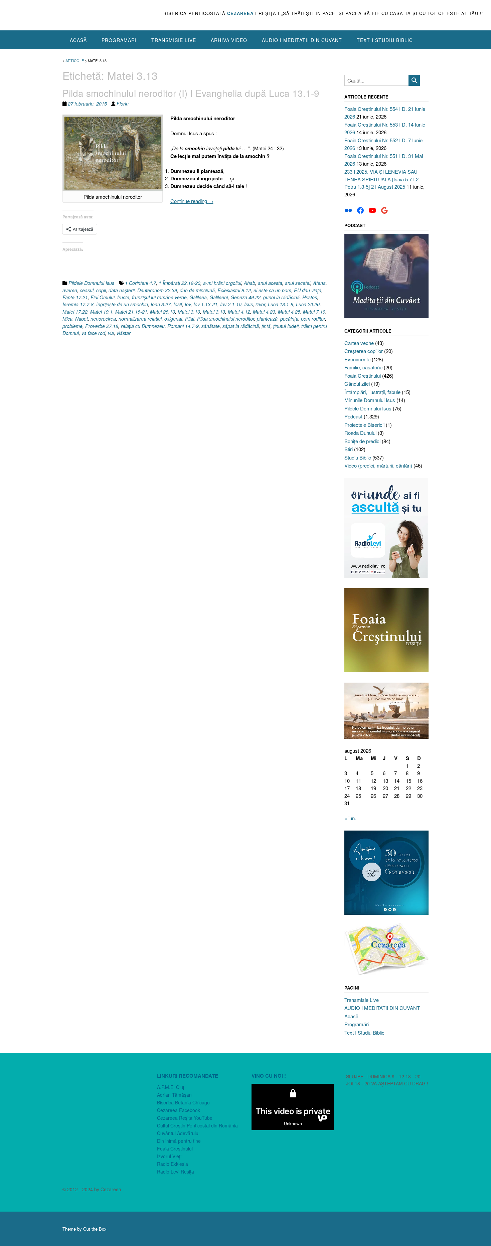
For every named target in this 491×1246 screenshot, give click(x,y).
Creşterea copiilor (363, 350)
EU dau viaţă (307, 290)
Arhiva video (229, 40)
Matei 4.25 (289, 311)
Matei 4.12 (239, 311)
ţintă (266, 326)
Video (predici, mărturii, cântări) (378, 465)
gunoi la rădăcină (281, 297)
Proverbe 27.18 (101, 326)
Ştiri (348, 449)
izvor (260, 304)
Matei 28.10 (162, 311)
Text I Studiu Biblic (385, 40)
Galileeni (218, 297)
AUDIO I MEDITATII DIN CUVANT (302, 40)
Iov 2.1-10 (230, 304)
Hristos (309, 297)
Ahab (249, 283)
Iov (188, 304)
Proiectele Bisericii (364, 424)
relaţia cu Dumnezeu (143, 326)
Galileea (198, 297)
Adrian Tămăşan (174, 1094)
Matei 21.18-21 (131, 311)
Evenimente (357, 359)
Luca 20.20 (308, 304)
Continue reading (191, 200)
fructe (123, 297)
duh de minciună (197, 290)
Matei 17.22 (75, 311)
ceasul (87, 290)
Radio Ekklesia (172, 1164)
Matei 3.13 (214, 311)
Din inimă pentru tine (179, 1140)
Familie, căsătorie (363, 367)
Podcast (353, 416)
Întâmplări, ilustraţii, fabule (372, 391)
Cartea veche (359, 342)
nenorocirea (103, 318)
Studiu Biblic (357, 457)
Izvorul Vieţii (169, 1156)
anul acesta (270, 283)
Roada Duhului (360, 432)
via (111, 333)
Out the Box (95, 1229)
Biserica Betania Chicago (183, 1102)
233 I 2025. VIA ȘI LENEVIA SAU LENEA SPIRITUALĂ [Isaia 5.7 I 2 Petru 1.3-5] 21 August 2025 (381, 179)
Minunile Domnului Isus (369, 399)
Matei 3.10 (189, 311)
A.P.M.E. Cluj (170, 1087)
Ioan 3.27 (161, 304)
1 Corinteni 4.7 (140, 283)
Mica (67, 318)
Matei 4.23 (264, 311)
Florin (123, 103)
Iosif (177, 304)
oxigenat (173, 318)
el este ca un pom (272, 290)
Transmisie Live (173, 40)
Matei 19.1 (101, 311)
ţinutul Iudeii (286, 326)
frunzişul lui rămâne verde (159, 297)
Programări (119, 40)
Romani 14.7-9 (183, 326)
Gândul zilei (357, 383)
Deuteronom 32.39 (157, 290)
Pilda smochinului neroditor (225, 318)
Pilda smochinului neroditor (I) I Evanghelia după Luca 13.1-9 (190, 93)
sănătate (210, 326)
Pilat (189, 318)
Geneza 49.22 (245, 297)
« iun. (350, 818)
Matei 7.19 (314, 311)
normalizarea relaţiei (140, 318)
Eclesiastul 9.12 (234, 290)
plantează (267, 318)
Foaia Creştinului (362, 375)
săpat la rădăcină (240, 326)
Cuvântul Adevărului (178, 1133)
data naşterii (122, 290)
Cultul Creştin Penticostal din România (197, 1125)
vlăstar (124, 333)
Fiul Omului (103, 297)
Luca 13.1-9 (280, 304)
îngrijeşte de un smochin (122, 304)
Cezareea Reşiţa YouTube (184, 1117)
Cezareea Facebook (178, 1110)
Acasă (78, 40)
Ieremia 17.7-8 (78, 304)
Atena (319, 283)
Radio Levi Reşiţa (175, 1171)
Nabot (81, 318)
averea (69, 290)
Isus (248, 304)
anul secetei (297, 283)
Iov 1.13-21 (205, 304)
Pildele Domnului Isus (91, 283)
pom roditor (313, 318)
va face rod (93, 333)
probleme (72, 326)
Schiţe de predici (362, 440)
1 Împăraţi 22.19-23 (179, 283)
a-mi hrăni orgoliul (222, 283)
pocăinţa (289, 318)
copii (101, 290)
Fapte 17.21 (75, 297)
